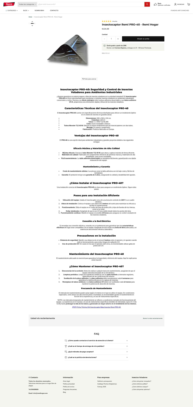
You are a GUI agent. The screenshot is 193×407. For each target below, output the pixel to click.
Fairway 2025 (101, 386)
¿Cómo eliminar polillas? (140, 384)
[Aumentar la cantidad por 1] (118, 38)
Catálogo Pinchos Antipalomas (107, 384)
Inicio (30, 17)
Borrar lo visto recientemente (152, 318)
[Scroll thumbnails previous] (32, 21)
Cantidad (104, 34)
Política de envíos (68, 386)
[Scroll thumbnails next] (32, 25)
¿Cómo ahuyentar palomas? (141, 389)
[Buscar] (147, 4)
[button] (32, 23)
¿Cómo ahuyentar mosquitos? (141, 381)
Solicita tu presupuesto (104, 381)
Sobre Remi (39, 10)
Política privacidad (69, 384)
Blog (25, 10)
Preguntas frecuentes (70, 389)
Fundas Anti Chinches (180, 10)
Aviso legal (66, 381)
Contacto (54, 10)
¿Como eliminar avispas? (140, 386)
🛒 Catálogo (11, 10)
